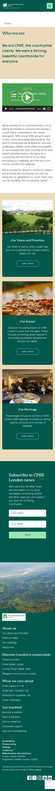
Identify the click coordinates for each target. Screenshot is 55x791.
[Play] (6, 108)
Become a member (12, 712)
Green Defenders (11, 700)
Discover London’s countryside (26, 654)
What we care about (18, 681)
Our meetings (9, 643)
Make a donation (11, 717)
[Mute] (44, 108)
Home (8, 24)
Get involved (12, 707)
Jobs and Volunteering (14, 731)
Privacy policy (9, 744)
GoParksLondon (11, 660)
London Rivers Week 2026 (16, 669)
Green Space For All (13, 686)
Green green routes (12, 664)
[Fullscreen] (49, 108)
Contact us (7, 750)
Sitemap (6, 747)
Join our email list (11, 722)
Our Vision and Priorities (15, 633)
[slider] (25, 109)
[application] (27, 97)
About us (9, 628)
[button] (27, 97)
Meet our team (10, 638)
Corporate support (12, 726)
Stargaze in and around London (19, 674)
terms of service (27, 770)
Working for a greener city (16, 695)
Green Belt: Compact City (15, 691)
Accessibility (8, 741)
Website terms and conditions (16, 753)
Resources (8, 647)
